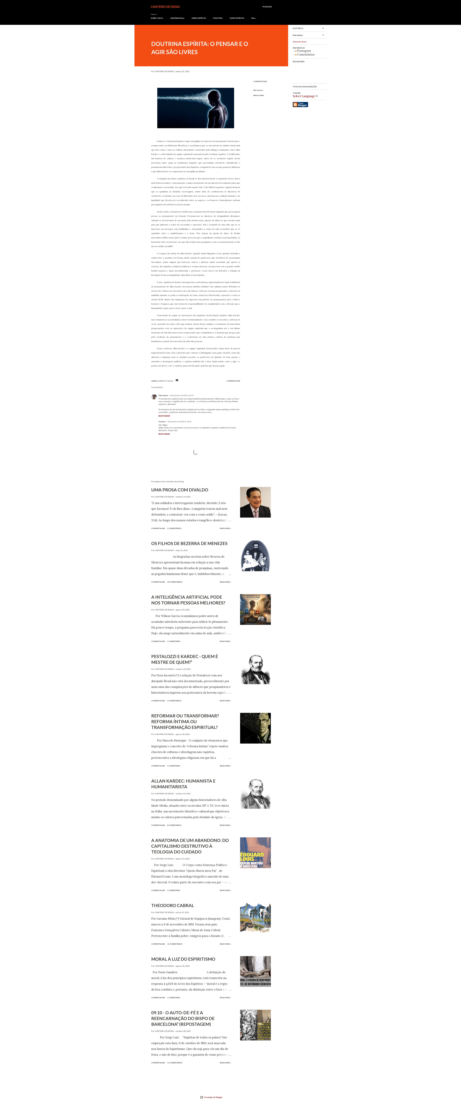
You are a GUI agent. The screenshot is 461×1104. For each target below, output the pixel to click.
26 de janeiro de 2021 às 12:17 (182, 395)
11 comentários (174, 944)
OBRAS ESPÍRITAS (198, 18)
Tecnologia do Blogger (212, 1097)
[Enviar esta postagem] (177, 381)
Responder (164, 416)
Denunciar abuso (299, 41)
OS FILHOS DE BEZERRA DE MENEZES (189, 543)
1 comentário (173, 641)
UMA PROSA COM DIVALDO (179, 489)
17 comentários (174, 1063)
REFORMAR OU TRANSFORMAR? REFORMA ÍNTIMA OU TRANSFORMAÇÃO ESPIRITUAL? (185, 721)
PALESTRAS (217, 18)
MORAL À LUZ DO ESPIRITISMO (183, 959)
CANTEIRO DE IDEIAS (165, 6)
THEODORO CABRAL (172, 905)
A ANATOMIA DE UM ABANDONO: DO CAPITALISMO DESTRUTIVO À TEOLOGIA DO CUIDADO (190, 846)
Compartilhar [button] (260, 81)
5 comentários (174, 528)
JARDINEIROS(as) (177, 18)
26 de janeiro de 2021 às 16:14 (179, 422)
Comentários (305, 54)
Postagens (303, 51)
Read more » (225, 528)
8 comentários (174, 825)
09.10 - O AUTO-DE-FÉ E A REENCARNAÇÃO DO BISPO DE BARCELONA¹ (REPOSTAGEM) (183, 1018)
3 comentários (174, 701)
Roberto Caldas (258, 95)
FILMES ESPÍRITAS (237, 18)
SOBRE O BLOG (157, 18)
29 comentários (174, 582)
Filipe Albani (163, 395)
